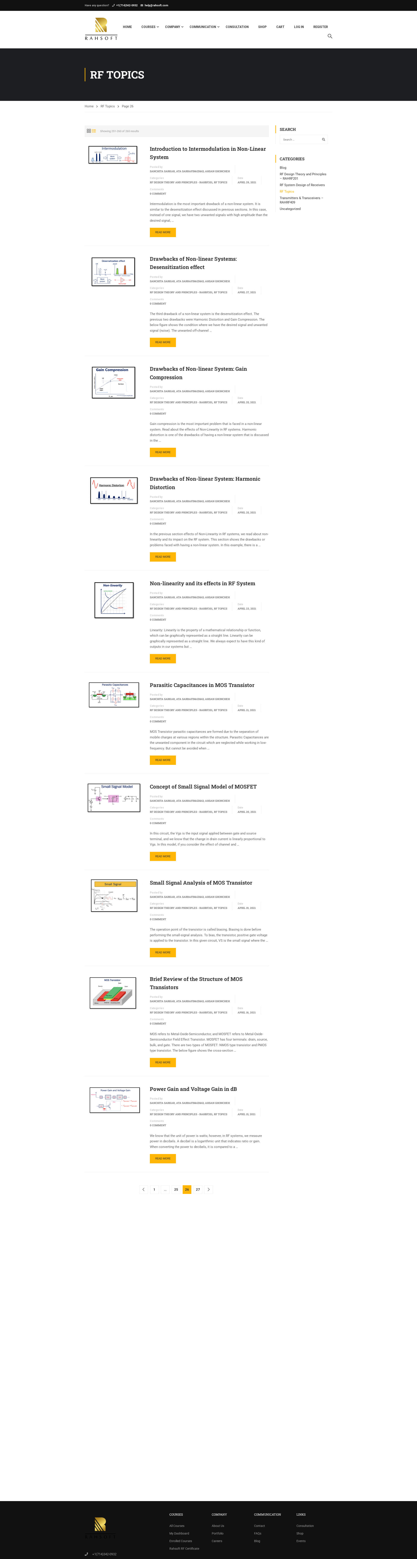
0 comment (158, 193)
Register (320, 27)
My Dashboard (179, 1533)
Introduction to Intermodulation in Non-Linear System (208, 153)
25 (176, 1190)
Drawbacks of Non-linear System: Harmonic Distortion (205, 482)
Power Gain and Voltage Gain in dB (193, 1088)
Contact (259, 1526)
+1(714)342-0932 (126, 5)
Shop (262, 27)
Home (127, 27)
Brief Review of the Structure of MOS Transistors (196, 983)
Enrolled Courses (180, 1541)
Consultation (237, 27)
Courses (148, 27)
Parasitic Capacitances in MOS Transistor (202, 685)
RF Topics (108, 106)
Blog (283, 168)
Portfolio (217, 1533)
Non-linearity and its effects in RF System (202, 583)
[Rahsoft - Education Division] (101, 29)
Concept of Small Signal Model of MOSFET (203, 786)
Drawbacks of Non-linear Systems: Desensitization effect (193, 262)
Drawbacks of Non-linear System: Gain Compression (198, 372)
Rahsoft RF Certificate (184, 1548)
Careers (217, 1541)
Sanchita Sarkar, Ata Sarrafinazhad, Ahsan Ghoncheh (190, 171)
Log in (299, 27)
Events (301, 1541)
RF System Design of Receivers (302, 185)
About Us (218, 1526)
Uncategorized (290, 209)
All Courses (176, 1526)
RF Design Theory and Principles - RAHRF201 (181, 182)
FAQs (257, 1533)
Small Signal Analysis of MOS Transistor (201, 882)
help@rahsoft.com (156, 5)
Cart (280, 27)
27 (198, 1190)
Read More (162, 232)
